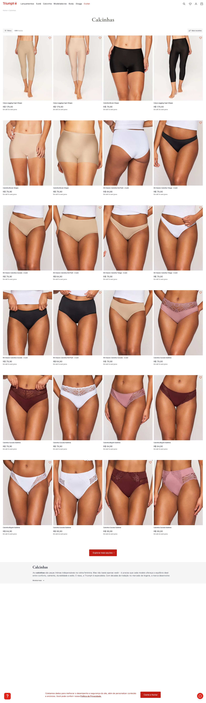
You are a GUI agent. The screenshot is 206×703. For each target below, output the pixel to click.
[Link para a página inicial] (5, 10)
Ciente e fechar (151, 695)
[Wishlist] (190, 3)
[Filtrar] (8, 31)
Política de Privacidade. (90, 696)
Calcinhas (12, 10)
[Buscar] (184, 4)
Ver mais (39, 580)
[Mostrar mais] (103, 552)
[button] (16, 91)
